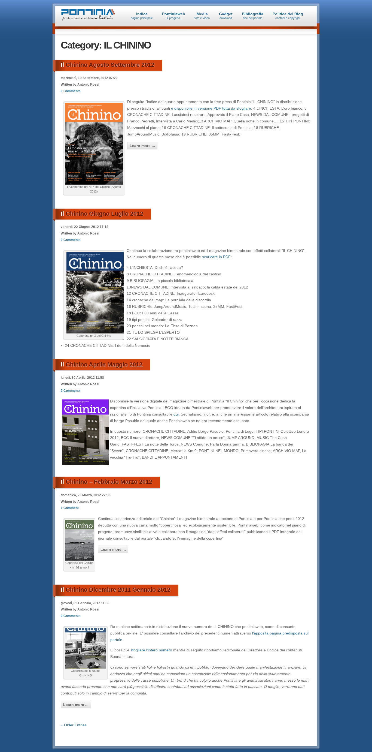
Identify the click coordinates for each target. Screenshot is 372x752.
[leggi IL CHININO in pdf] (79, 559)
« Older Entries (74, 725)
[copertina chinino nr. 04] (94, 183)
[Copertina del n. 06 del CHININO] (85, 667)
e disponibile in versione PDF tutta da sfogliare (211, 108)
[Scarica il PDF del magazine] (95, 332)
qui (175, 414)
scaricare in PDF (216, 257)
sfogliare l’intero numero (151, 650)
